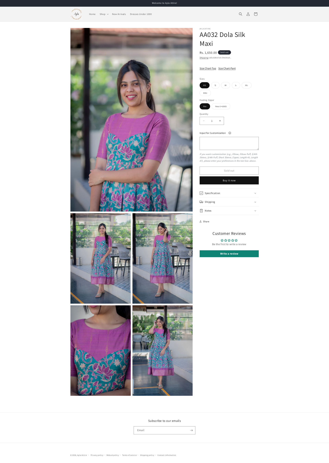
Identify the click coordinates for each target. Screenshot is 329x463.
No (206, 107)
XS (206, 86)
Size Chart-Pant (227, 68)
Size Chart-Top (208, 68)
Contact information (166, 455)
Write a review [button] (229, 254)
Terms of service (129, 455)
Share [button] (206, 221)
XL (248, 86)
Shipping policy (147, 455)
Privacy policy (97, 455)
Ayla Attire (82, 455)
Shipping (204, 57)
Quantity (204, 114)
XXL (207, 93)
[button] (104, 14)
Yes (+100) (222, 107)
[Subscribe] (191, 430)
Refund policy (113, 455)
